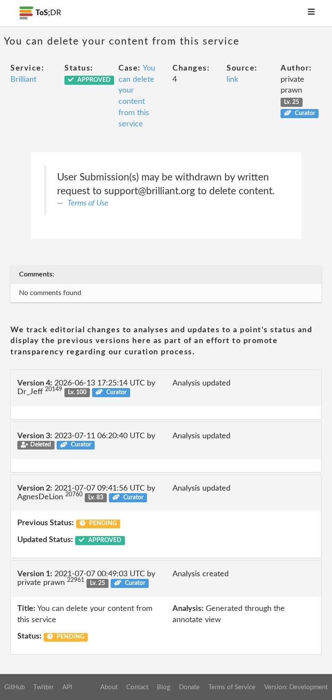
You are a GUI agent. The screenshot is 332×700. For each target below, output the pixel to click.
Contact (137, 687)
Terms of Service (231, 687)
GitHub (14, 687)
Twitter (43, 687)
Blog (163, 687)
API (67, 687)
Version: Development (296, 687)
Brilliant (23, 79)
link (232, 79)
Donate (189, 687)
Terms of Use (88, 203)
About (109, 687)
